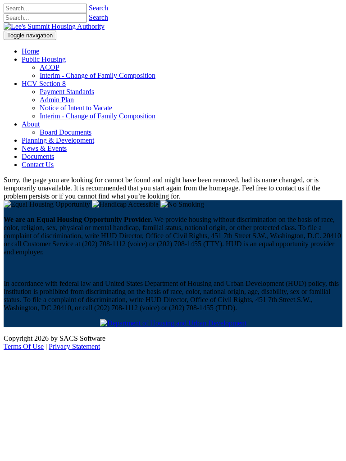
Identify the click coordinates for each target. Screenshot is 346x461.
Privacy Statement (74, 346)
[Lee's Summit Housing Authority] (54, 26)
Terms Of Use (24, 346)
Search (98, 8)
